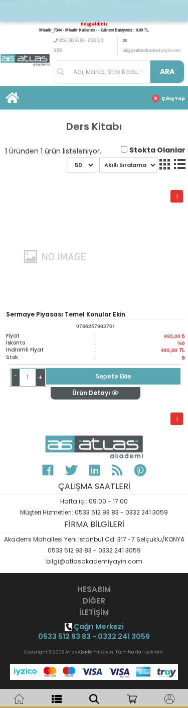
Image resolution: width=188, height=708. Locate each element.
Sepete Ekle (113, 376)
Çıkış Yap (173, 99)
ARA (167, 71)
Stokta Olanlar (157, 150)
